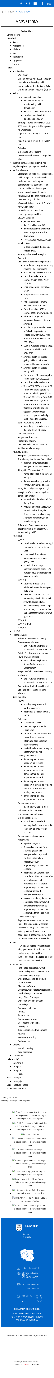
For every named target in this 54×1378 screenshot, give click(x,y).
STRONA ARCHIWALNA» (27, 1320)
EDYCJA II (22, 580)
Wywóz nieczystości (33, 843)
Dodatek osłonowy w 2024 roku (38, 272)
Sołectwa (22, 148)
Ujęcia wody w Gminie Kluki (36, 807)
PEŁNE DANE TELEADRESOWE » (27, 1313)
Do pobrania (18, 964)
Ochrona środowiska (27, 818)
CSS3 (26, 1354)
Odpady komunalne (27, 755)
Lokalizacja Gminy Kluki (34, 115)
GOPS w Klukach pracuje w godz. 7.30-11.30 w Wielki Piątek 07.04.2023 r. (38, 349)
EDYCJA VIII (23, 627)
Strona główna (13, 35)
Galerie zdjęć (13, 1059)
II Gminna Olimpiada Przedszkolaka (34, 946)
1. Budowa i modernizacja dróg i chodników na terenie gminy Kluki (38, 547)
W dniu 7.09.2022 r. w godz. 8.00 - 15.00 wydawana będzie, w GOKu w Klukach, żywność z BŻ (38, 401)
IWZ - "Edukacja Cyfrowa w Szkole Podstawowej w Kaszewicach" (35, 664)
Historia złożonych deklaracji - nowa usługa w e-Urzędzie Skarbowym (37, 232)
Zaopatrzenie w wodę (28, 1019)
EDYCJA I (21, 539)
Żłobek (15, 64)
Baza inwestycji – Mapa (17, 1085)
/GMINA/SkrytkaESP (30, 1277)
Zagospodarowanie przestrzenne (33, 920)
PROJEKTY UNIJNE (20, 452)
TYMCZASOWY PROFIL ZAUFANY (37, 239)
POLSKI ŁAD (17, 536)
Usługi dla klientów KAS (34, 225)
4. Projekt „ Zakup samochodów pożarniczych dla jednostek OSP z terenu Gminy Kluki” (33, 529)
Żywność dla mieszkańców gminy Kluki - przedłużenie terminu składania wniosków (36, 361)
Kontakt (16, 1044)
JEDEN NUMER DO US (33, 221)
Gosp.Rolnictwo (19, 697)
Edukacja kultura (19, 635)
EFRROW (16, 631)
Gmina (15, 42)
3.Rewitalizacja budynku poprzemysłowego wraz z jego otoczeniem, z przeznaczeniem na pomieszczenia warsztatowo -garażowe (38, 609)
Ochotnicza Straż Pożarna (29, 152)
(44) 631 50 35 (32, 1288)
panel (49, 3)
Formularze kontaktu (16, 1088)
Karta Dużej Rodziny (27, 441)
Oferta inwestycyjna (27, 916)
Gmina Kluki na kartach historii (37, 111)
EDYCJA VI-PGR (24, 624)
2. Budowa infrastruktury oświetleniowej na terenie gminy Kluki (35, 558)
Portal (9, 67)
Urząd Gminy (18, 71)
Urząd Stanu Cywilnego (28, 997)
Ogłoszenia (17, 56)
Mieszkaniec (18, 45)
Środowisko (23, 1015)
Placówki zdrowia (26, 433)
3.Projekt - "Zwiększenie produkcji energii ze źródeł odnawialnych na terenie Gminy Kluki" (33, 492)
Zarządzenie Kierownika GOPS (37, 382)
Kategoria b (17, 1066)
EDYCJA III (22, 620)
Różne (20, 1074)
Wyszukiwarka (21, 3)
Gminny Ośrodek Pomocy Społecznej (34, 261)
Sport (14, 53)
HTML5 (22, 1354)
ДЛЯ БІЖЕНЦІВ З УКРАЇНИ (29, 422)
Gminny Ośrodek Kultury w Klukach (33, 686)
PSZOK (21, 700)
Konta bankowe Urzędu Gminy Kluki (34, 86)
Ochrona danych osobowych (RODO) (34, 89)
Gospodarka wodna (27, 803)
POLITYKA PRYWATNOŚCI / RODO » (27, 1317)
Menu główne (35, 3)
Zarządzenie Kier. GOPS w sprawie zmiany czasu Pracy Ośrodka (36, 280)
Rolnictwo (22, 719)
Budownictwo (24, 1041)
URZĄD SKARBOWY (26, 217)
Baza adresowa (25, 1052)
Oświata (16, 49)
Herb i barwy (29, 108)
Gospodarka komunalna (28, 1022)
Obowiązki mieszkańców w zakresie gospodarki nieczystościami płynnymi (35, 851)
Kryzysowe (17, 60)
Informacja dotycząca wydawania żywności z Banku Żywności (37, 320)
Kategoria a (17, 1063)
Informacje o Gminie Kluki (29, 97)
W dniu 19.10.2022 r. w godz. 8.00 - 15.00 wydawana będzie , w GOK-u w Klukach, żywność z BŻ (38, 390)
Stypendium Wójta (26, 986)
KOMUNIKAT (17, 1055)
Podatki (21, 1011)
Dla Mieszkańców (20, 170)
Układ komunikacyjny (33, 119)
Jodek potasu (24, 243)
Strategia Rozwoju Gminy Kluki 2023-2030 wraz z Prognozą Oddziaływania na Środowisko (35, 126)
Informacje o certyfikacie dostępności (27, 1344)
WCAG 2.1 (35, 1353)
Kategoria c (17, 1070)
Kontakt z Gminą (25, 1048)
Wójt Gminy (23, 75)
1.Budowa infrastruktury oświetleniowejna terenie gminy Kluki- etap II (38, 587)
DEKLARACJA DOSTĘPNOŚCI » (27, 1309)
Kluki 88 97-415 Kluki (27, 1235)
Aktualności (12, 38)
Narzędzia (28, 3)
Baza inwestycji (14, 1077)
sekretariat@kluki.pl (30, 1268)
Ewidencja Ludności (27, 1008)
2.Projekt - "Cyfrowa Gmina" (30, 470)
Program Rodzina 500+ (28, 437)
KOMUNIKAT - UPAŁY (32, 722)
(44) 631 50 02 (32, 1284)
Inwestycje (23, 1026)
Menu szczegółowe (42, 3)
